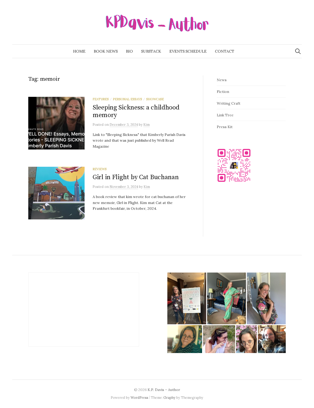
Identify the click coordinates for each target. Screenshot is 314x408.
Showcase (155, 99)
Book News (106, 51)
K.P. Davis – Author (164, 389)
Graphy (169, 397)
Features (101, 99)
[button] (186, 298)
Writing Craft (228, 103)
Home (79, 51)
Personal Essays (127, 99)
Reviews (100, 169)
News (222, 80)
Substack (151, 51)
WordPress (139, 397)
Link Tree (225, 115)
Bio (129, 51)
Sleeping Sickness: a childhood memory (136, 111)
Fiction (223, 91)
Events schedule (188, 51)
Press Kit (225, 126)
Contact (224, 51)
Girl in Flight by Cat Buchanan (136, 177)
